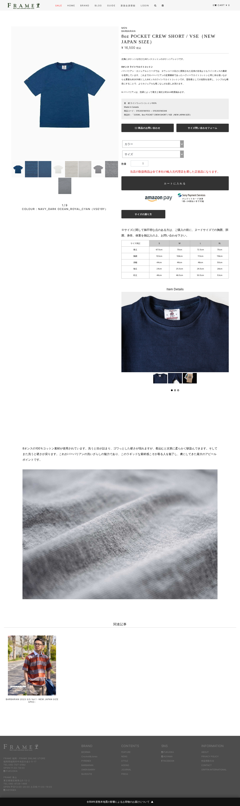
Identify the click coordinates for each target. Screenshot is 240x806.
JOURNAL (126, 769)
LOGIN (145, 5)
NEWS (124, 756)
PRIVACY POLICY (210, 756)
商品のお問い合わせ (148, 127)
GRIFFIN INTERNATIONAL (214, 769)
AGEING (125, 765)
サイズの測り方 (143, 214)
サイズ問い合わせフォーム (202, 127)
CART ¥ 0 (221, 5)
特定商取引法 (207, 761)
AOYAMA (10, 790)
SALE (58, 5)
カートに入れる (175, 183)
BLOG (98, 5)
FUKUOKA (11, 771)
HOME (71, 5)
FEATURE (126, 752)
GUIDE (111, 5)
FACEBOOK (168, 761)
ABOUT (205, 752)
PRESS (124, 774)
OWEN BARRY (88, 769)
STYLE (124, 761)
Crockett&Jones (89, 756)
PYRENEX (86, 761)
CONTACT (206, 765)
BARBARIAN (87, 765)
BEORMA (85, 752)
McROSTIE (86, 774)
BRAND (84, 5)
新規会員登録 (128, 5)
